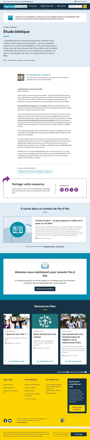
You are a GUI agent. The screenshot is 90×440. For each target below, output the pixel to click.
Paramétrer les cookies (61, 434)
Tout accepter (79, 434)
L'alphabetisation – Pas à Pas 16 (53, 246)
